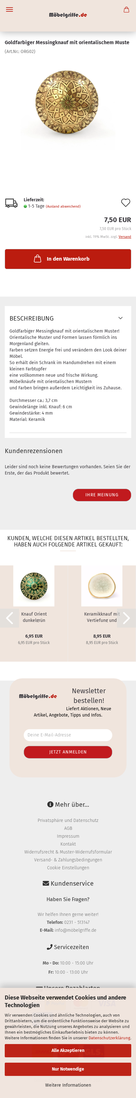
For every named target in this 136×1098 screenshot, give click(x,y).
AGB (68, 828)
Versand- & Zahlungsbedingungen (68, 860)
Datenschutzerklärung (109, 1038)
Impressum (68, 836)
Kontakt (68, 844)
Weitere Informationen (68, 1085)
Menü (9, 9)
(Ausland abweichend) (63, 206)
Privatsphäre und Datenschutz (68, 820)
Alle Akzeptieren (68, 1050)
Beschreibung (31, 318)
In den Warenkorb (68, 259)
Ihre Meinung (102, 495)
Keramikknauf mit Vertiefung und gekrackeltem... (102, 616)
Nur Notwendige (68, 1069)
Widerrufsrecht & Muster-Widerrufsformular (68, 852)
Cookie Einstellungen (68, 868)
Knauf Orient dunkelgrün (34, 616)
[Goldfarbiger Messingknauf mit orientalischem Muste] (68, 102)
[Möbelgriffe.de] (68, 16)
